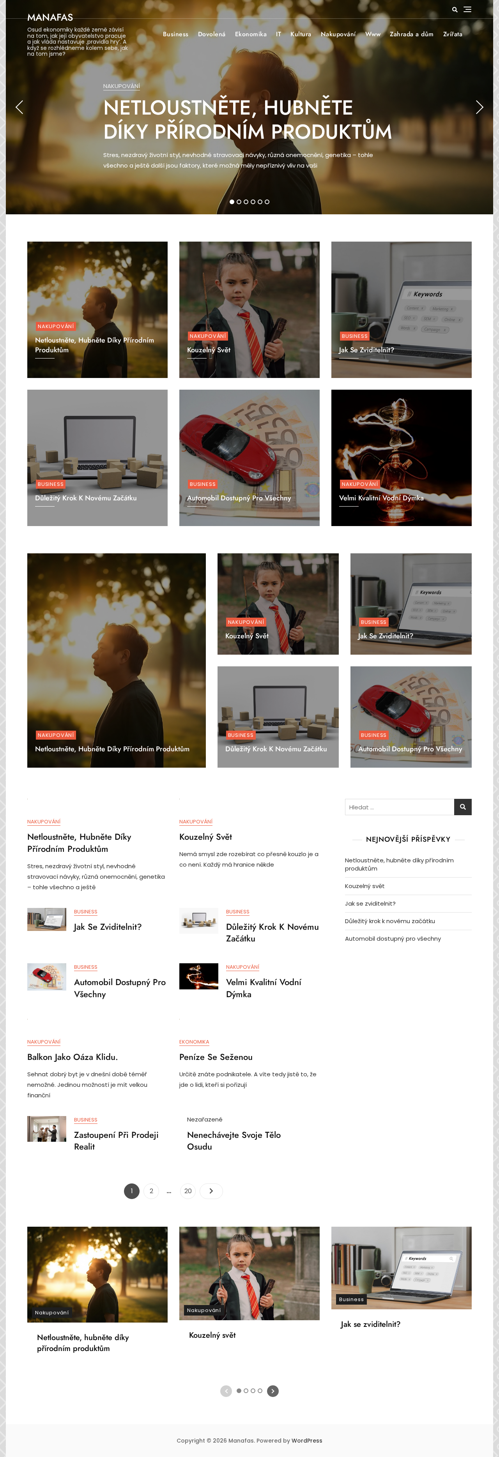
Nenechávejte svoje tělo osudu (234, 1141)
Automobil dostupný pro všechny (239, 498)
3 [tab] (246, 202)
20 (190, 1191)
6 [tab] (267, 202)
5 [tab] (260, 202)
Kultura (300, 34)
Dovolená (212, 34)
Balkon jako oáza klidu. (72, 1057)
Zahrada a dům (412, 34)
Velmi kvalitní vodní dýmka (381, 498)
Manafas (50, 17)
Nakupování (338, 34)
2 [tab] (239, 202)
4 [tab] (253, 202)
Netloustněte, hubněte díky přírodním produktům (247, 120)
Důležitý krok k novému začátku (86, 498)
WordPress (307, 1441)
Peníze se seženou (216, 1057)
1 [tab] (232, 202)
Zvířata (453, 34)
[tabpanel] (249, 107)
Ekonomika (251, 34)
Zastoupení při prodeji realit (116, 1141)
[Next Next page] (211, 1191)
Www (373, 34)
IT (278, 34)
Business (176, 34)
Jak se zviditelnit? (386, 636)
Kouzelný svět (247, 636)
